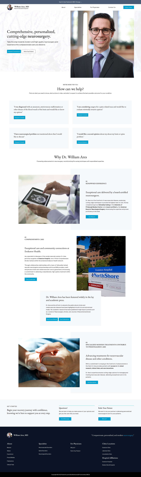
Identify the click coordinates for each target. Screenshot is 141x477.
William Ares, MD (21, 6)
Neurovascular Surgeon (21, 8)
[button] (66, 7)
